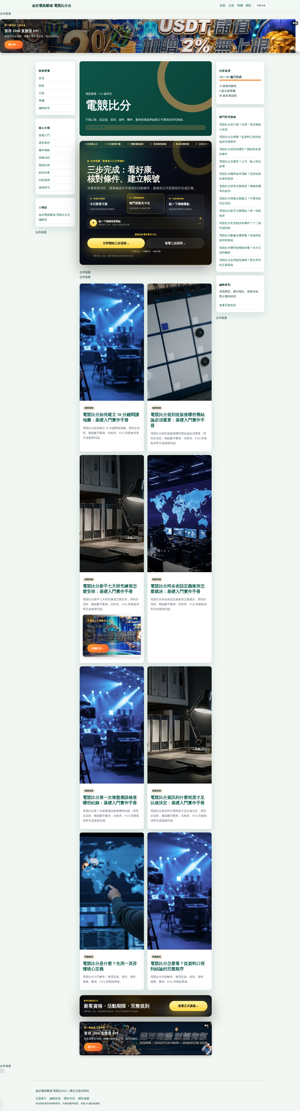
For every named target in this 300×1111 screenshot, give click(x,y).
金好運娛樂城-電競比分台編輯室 (54, 217)
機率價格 (44, 150)
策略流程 (44, 157)
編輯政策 (44, 108)
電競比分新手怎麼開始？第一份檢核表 (240, 213)
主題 (231, 5)
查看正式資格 (188, 1006)
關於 (248, 5)
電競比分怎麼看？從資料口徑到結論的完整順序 (240, 139)
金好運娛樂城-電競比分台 (51, 5)
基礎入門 (44, 135)
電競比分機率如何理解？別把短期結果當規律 (240, 176)
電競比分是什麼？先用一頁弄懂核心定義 (240, 127)
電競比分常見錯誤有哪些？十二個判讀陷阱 (240, 225)
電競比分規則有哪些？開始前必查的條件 (240, 151)
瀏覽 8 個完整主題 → (97, 127)
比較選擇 (44, 180)
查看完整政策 (227, 305)
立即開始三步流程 (116, 243)
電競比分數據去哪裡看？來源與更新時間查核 (240, 238)
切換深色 (261, 5)
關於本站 (69, 1098)
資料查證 (44, 142)
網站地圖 (83, 1098)
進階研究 (44, 187)
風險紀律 (44, 165)
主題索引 (41, 1098)
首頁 (41, 78)
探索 (222, 5)
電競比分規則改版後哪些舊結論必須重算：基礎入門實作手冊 (178, 420)
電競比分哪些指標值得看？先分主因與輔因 (240, 250)
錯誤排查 (44, 172)
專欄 (240, 5)
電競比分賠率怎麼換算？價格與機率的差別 (240, 188)
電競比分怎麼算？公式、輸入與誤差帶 (240, 164)
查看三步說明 (175, 243)
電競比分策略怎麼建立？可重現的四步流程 (240, 201)
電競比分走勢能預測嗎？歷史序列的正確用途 (240, 262)
